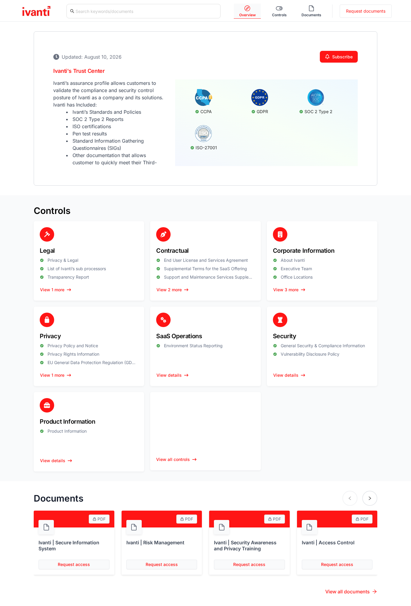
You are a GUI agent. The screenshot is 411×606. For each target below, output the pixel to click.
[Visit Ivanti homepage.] (36, 11)
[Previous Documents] (349, 498)
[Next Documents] (369, 498)
